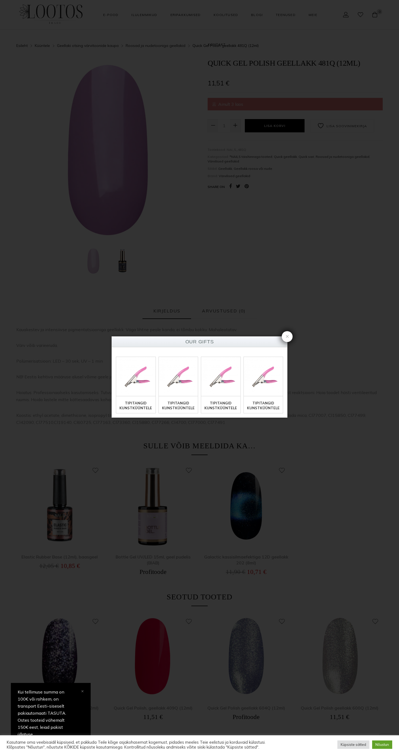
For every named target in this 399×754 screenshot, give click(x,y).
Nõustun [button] (382, 744)
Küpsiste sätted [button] (353, 744)
